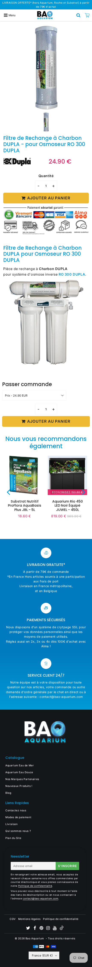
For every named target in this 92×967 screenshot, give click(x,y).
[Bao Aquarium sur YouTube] (55, 928)
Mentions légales (29, 919)
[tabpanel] (46, 122)
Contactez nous (15, 810)
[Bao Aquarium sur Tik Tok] (61, 929)
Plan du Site (13, 838)
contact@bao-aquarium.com (40, 898)
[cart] (87, 15)
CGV (13, 919)
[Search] (78, 15)
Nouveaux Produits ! (18, 786)
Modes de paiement (18, 817)
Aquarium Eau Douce (19, 772)
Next (84, 492)
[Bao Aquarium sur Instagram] (48, 928)
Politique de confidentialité (35, 885)
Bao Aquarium (34, 938)
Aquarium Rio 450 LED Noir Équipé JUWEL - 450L (67, 505)
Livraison (11, 824)
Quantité (46, 176)
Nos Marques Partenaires (22, 779)
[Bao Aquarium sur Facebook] (35, 928)
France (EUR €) (42, 955)
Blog (8, 792)
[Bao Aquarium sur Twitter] (28, 928)
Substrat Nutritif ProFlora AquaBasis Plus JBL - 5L (24, 505)
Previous (8, 492)
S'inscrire (67, 866)
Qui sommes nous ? (18, 831)
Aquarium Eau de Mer (19, 765)
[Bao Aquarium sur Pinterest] (42, 928)
